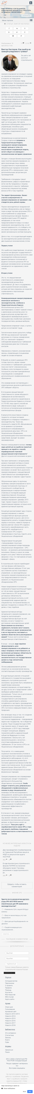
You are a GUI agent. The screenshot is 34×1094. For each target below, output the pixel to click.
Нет (5, 15)
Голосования (10, 1009)
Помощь (8, 990)
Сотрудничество (11, 981)
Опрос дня (9, 1007)
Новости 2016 (10, 1021)
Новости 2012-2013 (12, 1014)
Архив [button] (7, 1003)
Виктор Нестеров (21, 24)
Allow (29, 1091)
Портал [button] (8, 977)
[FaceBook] (9, 28)
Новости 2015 (10, 1018)
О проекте (8, 985)
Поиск (7, 1052)
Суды (7, 1042)
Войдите (11, 884)
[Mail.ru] (25, 28)
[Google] (9, 32)
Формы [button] (8, 1046)
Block (24, 1091)
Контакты (8, 992)
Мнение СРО (17, 893)
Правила (8, 988)
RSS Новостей (10, 995)
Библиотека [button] (10, 1029)
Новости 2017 (10, 1023)
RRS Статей (9, 997)
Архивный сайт (10, 1011)
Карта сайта (9, 999)
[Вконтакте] (17, 28)
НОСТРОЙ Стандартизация (17, 1061)
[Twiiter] (17, 32)
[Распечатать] (13, 36)
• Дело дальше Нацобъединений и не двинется (15, 922)
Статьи (10, 24)
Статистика (9, 1035)
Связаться (9, 1050)
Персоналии (9, 983)
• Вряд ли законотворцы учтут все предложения (14, 916)
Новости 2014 (10, 1016)
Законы (8, 1038)
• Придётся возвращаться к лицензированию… (12, 928)
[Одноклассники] (25, 32)
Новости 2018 (10, 1025)
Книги (7, 1040)
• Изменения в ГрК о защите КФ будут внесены (15, 910)
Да (5, 18)
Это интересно (10, 1033)
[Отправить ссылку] (21, 36)
